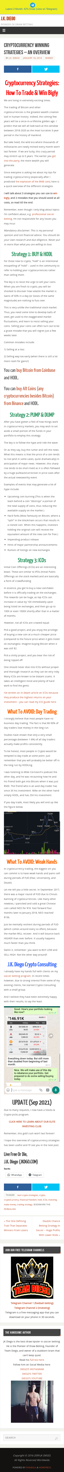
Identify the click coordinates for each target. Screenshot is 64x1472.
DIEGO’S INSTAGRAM (32, 1369)
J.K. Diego (8, 18)
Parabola (31, 1467)
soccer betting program (17, 975)
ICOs (45, 1199)
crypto (42, 1195)
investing (52, 1199)
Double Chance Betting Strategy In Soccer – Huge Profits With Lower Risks (48, 1228)
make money (10, 1204)
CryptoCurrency (11, 1199)
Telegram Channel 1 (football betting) (32, 1303)
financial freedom (28, 1199)
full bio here (37, 1359)
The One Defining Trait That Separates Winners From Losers (16, 1225)
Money (49, 58)
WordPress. (45, 1467)
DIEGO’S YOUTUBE (32, 1378)
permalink (10, 1209)
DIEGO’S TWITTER (32, 1373)
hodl (40, 1199)
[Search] (56, 1438)
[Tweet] (46, 69)
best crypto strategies (27, 1195)
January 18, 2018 (32, 58)
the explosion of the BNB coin (32, 181)
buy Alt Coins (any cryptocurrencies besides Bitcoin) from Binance (29, 396)
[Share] (18, 69)
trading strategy (24, 1204)
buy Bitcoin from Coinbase (35, 370)
